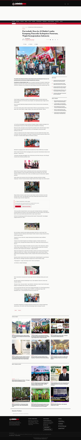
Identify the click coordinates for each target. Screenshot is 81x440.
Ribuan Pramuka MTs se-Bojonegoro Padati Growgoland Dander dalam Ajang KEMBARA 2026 (20, 405)
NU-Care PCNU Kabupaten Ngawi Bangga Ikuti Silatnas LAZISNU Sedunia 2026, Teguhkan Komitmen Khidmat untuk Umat (39, 384)
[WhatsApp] (50, 40)
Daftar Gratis (18, 206)
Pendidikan (45, 21)
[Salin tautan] (58, 40)
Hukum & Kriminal (51, 21)
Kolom (52, 381)
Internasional (39, 21)
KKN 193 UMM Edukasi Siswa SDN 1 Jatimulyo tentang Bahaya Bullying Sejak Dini (59, 336)
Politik (29, 21)
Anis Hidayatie (27, 38)
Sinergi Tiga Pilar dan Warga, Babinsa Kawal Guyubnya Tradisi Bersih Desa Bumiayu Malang (40, 357)
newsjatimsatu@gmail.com (47, 420)
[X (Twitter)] (55, 40)
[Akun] (68, 4)
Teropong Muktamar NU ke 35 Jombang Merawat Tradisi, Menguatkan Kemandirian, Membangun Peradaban (60, 384)
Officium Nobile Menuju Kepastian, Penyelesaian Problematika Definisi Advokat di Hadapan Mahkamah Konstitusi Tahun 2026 (36, 23)
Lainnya (61, 21)
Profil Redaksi (46, 427)
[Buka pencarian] (65, 4)
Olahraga (57, 21)
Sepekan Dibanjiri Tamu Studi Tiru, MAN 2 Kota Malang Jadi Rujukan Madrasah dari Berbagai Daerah (59, 357)
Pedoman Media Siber (47, 429)
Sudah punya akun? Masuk (26, 206)
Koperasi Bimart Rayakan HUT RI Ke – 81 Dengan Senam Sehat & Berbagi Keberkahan (21, 381)
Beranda (13, 21)
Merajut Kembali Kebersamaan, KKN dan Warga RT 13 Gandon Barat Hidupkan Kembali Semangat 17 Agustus (21, 336)
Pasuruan (19, 310)
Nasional (22, 21)
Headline (17, 21)
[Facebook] (53, 40)
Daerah (26, 21)
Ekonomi (33, 21)
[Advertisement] (40, 13)
